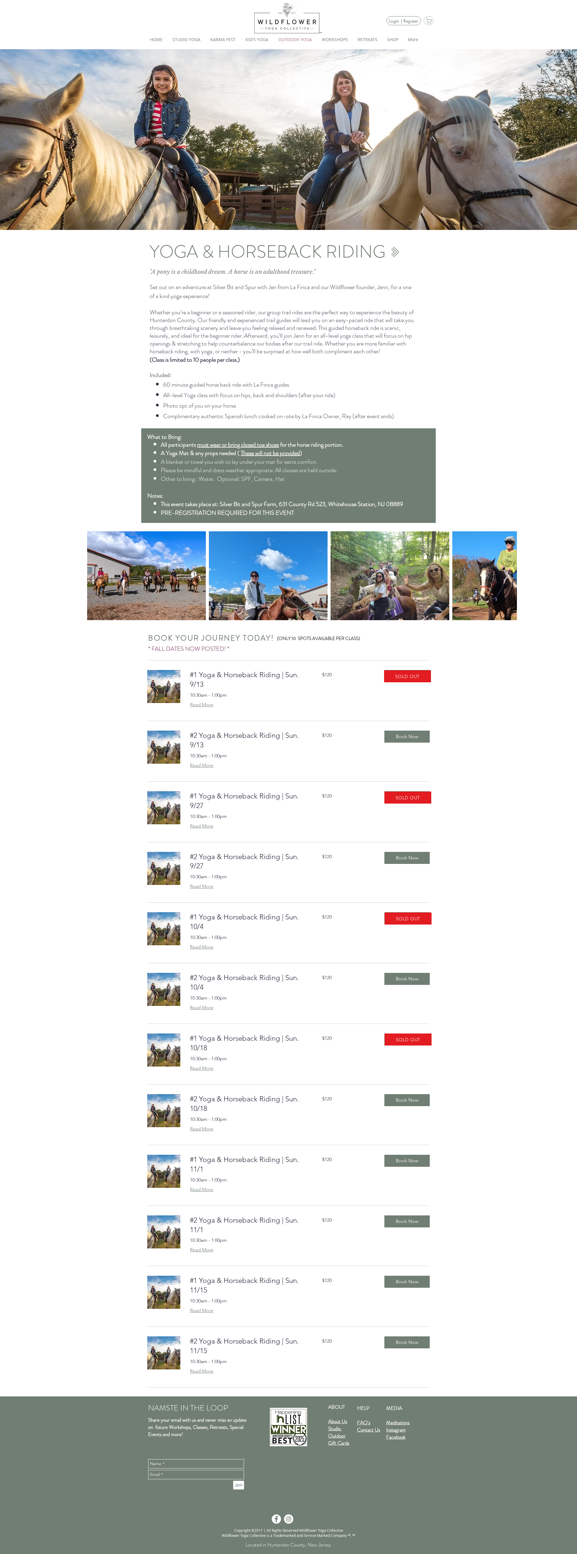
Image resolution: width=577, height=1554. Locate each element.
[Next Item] (506, 576)
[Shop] (429, 20)
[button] (407, 737)
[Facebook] (276, 1519)
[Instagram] (288, 1519)
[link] (249, 679)
